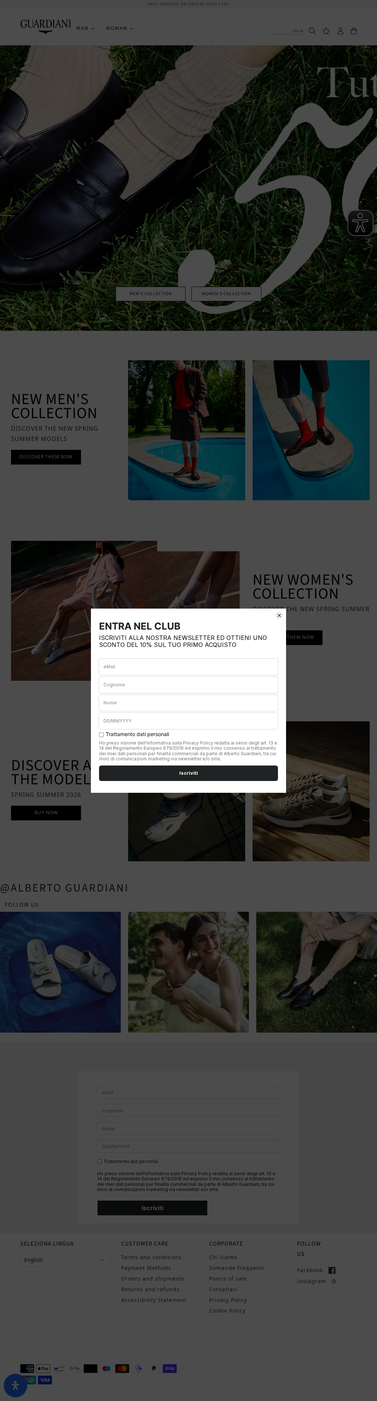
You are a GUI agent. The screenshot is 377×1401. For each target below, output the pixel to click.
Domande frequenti (236, 1267)
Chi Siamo (223, 1257)
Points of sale (228, 1278)
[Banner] (186, 430)
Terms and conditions (151, 1257)
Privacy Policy (228, 1299)
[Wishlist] (323, 30)
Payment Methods (146, 1267)
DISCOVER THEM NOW (46, 456)
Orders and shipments (152, 1278)
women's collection (226, 294)
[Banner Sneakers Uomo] (311, 430)
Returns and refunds (150, 1289)
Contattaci (223, 1289)
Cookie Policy (227, 1310)
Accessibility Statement (154, 1299)
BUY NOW (46, 812)
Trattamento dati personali (131, 1161)
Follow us (22, 905)
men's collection (151, 294)
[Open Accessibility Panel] (15, 1385)
